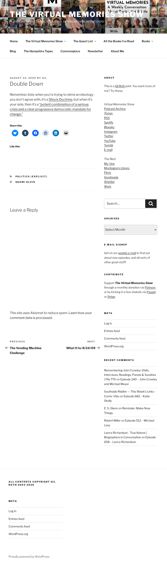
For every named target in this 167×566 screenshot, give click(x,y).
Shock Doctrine (60, 99)
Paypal (151, 292)
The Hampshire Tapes (38, 51)
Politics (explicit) (31, 176)
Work (107, 186)
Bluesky (109, 127)
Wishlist (109, 181)
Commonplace (70, 51)
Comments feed (114, 338)
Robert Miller (112, 420)
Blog (13, 51)
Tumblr (108, 145)
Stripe (111, 296)
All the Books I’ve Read (118, 41)
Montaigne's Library (117, 168)
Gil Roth (120, 86)
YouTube (109, 140)
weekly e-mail (127, 253)
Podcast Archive (115, 108)
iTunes (108, 113)
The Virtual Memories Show (77, 14)
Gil (44, 78)
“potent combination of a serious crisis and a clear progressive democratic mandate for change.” (50, 109)
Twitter (108, 136)
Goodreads (111, 177)
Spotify (108, 122)
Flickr (107, 172)
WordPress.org (114, 346)
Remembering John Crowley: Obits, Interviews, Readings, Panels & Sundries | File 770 (130, 374)
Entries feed (112, 331)
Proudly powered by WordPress (29, 556)
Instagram (111, 131)
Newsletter (95, 51)
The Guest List (83, 41)
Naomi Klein (25, 182)
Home (14, 41)
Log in (108, 323)
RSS (107, 118)
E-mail (108, 149)
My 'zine (109, 163)
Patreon (150, 287)
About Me (117, 51)
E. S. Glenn (111, 408)
